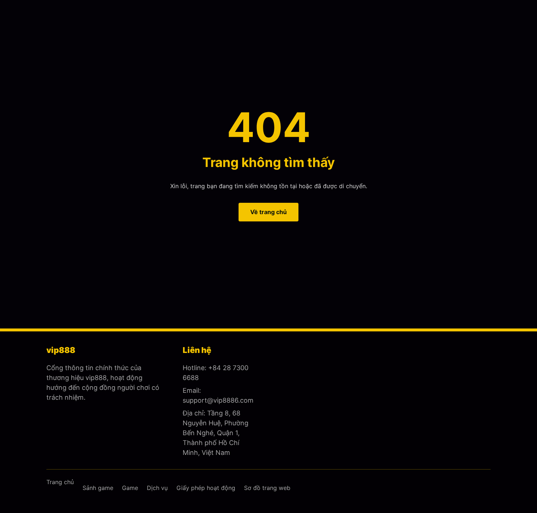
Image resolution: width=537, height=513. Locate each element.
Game (130, 487)
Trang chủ (60, 482)
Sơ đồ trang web (267, 487)
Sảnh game (98, 487)
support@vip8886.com (218, 400)
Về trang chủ (268, 212)
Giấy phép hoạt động (205, 487)
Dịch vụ (157, 487)
